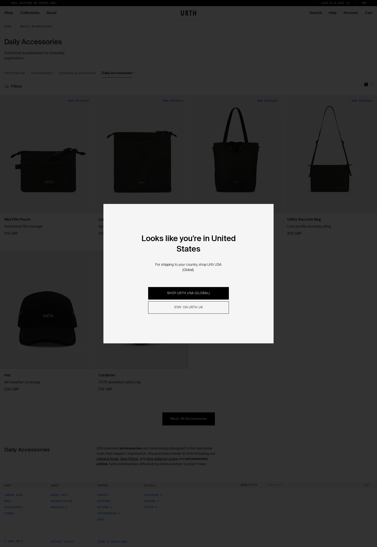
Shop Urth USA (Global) (188, 293)
